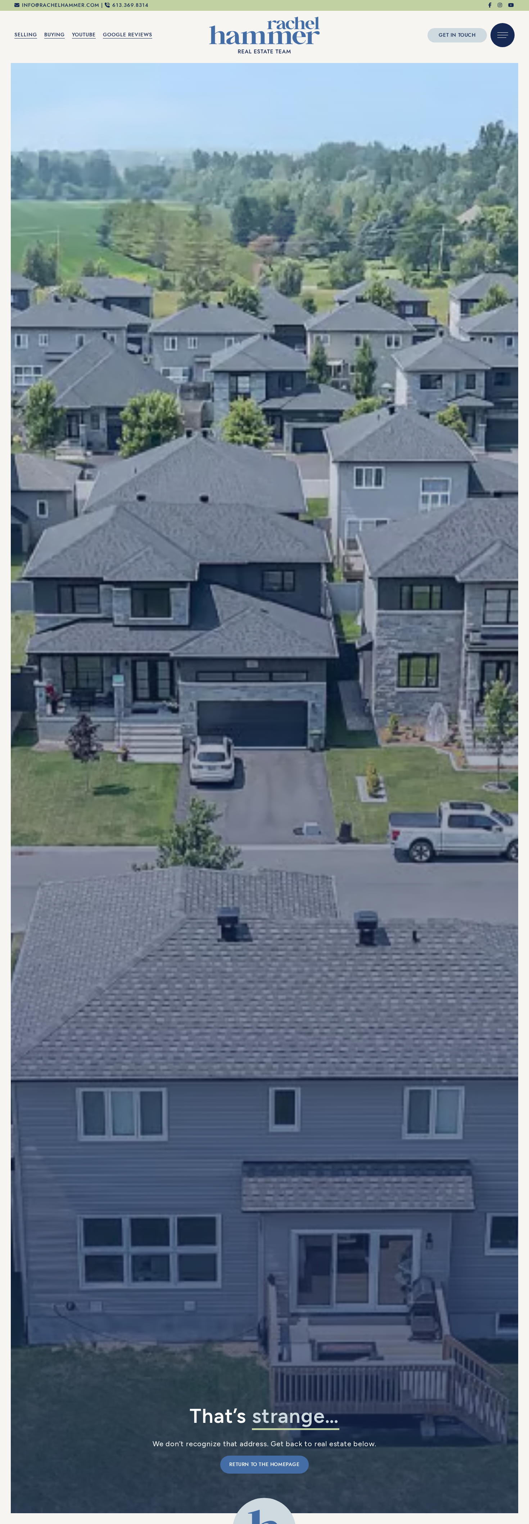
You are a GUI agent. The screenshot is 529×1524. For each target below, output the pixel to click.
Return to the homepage (264, 1464)
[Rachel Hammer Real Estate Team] (264, 34)
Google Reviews (127, 35)
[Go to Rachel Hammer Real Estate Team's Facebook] (490, 5)
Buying (54, 35)
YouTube (84, 35)
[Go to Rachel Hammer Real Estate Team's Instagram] (500, 5)
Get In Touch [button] (457, 35)
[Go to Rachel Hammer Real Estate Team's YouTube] (511, 5)
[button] (502, 35)
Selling (25, 35)
